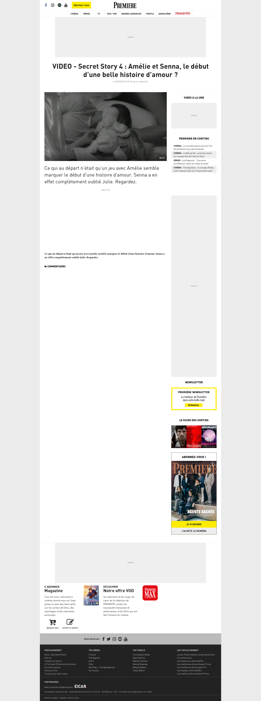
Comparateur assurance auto (56, 692)
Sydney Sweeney (140, 664)
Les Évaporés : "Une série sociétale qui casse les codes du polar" (191, 162)
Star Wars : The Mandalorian (102, 667)
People (150, 13)
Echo (91, 664)
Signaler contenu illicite (69, 698)
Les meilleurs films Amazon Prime (193, 673)
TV (99, 13)
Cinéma (74, 13)
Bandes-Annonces (131, 13)
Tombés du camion (53, 661)
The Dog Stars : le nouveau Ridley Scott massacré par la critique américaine (194, 169)
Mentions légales (51, 698)
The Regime (94, 657)
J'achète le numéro (194, 530)
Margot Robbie (139, 667)
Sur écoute (94, 670)
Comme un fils (51, 670)
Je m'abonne (194, 524)
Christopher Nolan (141, 654)
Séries (86, 13)
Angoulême (164, 13)
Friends (92, 654)
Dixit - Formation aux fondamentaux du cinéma (133, 692)
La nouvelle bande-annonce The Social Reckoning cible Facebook (193, 147)
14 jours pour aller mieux (56, 673)
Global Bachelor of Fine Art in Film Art (84, 692)
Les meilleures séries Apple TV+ (192, 667)
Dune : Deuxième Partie (55, 654)
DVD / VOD (112, 13)
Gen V (91, 661)
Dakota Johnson (140, 661)
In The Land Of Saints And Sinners (60, 664)
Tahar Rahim (139, 670)
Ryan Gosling (139, 657)
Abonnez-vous (81, 5)
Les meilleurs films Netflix (189, 670)
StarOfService (107, 692)
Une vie (47, 657)
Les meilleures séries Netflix (190, 661)
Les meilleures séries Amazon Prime (194, 664)
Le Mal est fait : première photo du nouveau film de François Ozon (193, 155)
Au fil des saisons (52, 667)
